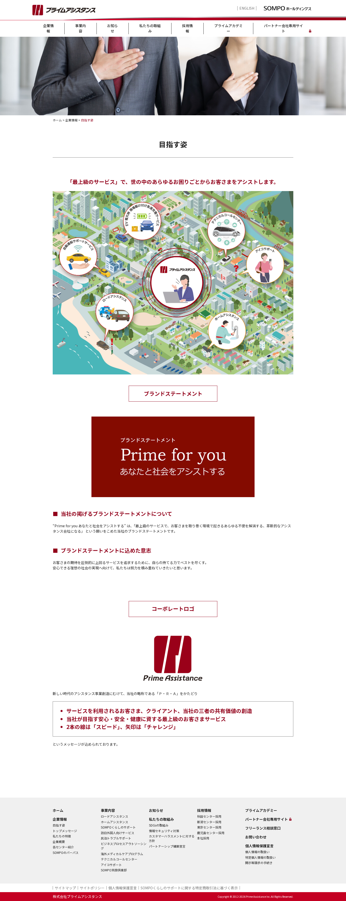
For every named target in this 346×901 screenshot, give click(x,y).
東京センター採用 (209, 827)
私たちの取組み (150, 28)
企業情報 (48, 28)
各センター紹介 (63, 847)
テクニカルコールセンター (119, 859)
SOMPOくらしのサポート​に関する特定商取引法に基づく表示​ (189, 888)
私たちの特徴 (62, 836)
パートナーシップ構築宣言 (167, 846)
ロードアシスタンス (114, 816)
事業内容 (80, 28)
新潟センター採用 (209, 822)
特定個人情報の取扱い (260, 857)
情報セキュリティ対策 (164, 831)
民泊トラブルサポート (116, 838)
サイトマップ (65, 888)
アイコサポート (111, 864)
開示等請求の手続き (259, 862)
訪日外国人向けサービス (117, 833)
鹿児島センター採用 (210, 833)
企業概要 (59, 841)
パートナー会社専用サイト (283, 28)
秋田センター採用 (209, 816)
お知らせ (112, 28)
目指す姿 (59, 825)
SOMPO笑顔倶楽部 (114, 870)
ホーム (58, 810)
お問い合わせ (255, 836)
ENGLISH (246, 8)
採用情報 (187, 28)
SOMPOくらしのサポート (118, 827)
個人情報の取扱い (257, 852)
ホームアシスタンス (114, 822)
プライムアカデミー (228, 28)
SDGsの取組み (158, 825)
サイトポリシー (92, 888)
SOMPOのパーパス (66, 852)
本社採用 (203, 838)
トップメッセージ (65, 831)
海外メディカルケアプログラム (122, 854)
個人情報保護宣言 (259, 845)
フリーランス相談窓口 (263, 828)
